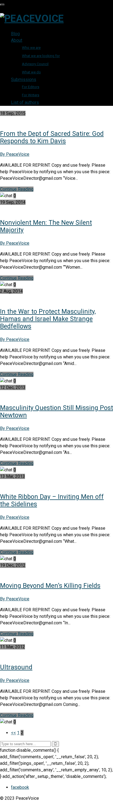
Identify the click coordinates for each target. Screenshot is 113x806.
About (16, 40)
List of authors (25, 102)
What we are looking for (41, 56)
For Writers (30, 95)
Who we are (31, 48)
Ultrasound (16, 667)
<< (13, 732)
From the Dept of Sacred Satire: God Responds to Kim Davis (52, 137)
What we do (31, 72)
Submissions (23, 79)
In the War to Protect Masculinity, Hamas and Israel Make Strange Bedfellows (48, 319)
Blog (15, 33)
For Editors (30, 87)
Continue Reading (16, 189)
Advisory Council (35, 64)
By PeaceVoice (14, 154)
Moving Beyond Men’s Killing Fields (50, 585)
